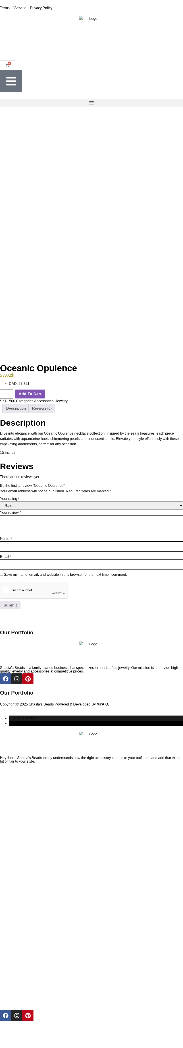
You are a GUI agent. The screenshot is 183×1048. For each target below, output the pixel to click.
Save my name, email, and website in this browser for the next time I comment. (65, 574)
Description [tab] (16, 408)
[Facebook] (5, 1015)
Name (6, 539)
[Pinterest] (27, 1015)
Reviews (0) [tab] (42, 408)
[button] (91, 103)
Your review (10, 512)
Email (5, 557)
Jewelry (61, 401)
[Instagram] (16, 1015)
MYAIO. (103, 704)
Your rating (9, 499)
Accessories (44, 401)
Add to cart (30, 394)
